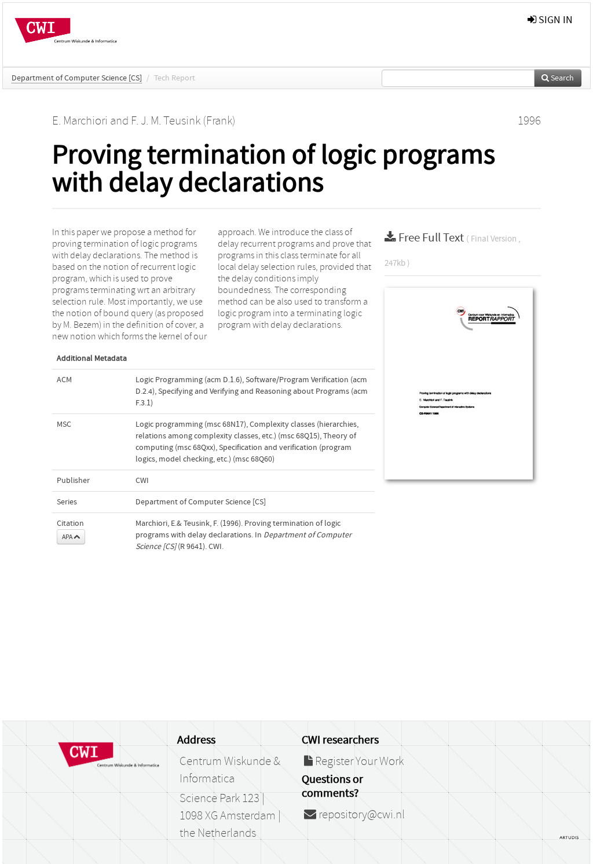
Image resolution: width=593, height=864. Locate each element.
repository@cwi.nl (360, 815)
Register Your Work (358, 761)
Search (561, 78)
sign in (554, 20)
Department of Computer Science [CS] (77, 78)
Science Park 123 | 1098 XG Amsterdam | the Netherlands (230, 816)
